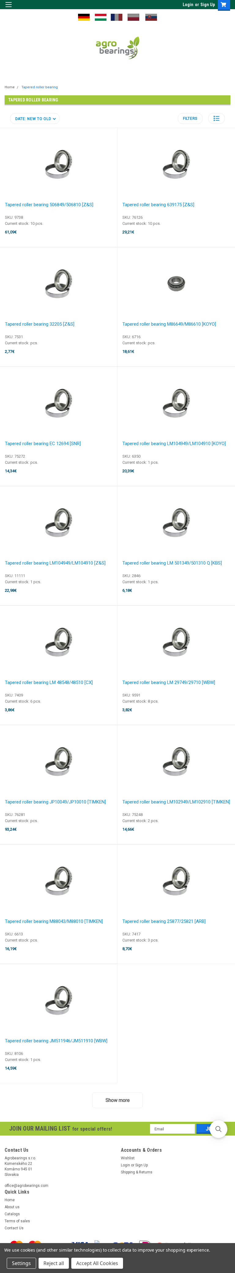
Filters (190, 118)
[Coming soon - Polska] (133, 16)
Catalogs (12, 1214)
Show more (118, 1100)
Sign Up (207, 4)
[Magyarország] (101, 16)
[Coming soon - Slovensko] (151, 16)
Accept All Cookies (97, 1263)
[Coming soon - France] (117, 16)
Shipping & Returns (136, 1172)
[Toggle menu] (8, 8)
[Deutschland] (84, 16)
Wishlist (128, 1158)
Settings (21, 1263)
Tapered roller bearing (39, 87)
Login (188, 4)
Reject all (53, 1263)
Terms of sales (17, 1221)
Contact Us (14, 1228)
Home (10, 87)
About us (12, 1207)
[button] (216, 118)
